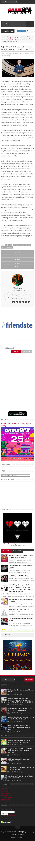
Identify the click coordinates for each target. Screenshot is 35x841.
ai (7, 37)
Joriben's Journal (5, 799)
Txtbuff (3, 802)
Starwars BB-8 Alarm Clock (18, 576)
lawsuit (29, 37)
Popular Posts (6, 550)
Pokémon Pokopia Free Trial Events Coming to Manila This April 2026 (18, 741)
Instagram (29, 544)
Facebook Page (12, 544)
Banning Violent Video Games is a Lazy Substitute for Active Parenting (19, 709)
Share (18, 256)
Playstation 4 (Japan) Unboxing (19, 609)
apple (11, 37)
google (17, 37)
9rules (22, 837)
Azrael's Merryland (6, 797)
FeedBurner (11, 815)
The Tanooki (4, 788)
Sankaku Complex (6, 795)
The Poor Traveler (6, 791)
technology (10, 39)
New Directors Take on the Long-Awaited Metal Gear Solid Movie (20, 777)
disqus (16, 351)
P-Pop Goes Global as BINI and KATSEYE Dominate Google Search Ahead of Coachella (19, 750)
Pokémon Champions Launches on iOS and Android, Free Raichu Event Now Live (20, 718)
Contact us (30, 679)
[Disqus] (17, 380)
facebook (27, 351)
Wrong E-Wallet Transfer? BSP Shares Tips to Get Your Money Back (20, 768)
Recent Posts (17, 550)
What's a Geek (5, 793)
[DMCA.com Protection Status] (6, 822)
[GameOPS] (13, 302)
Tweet (18, 252)
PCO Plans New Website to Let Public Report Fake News (18, 760)
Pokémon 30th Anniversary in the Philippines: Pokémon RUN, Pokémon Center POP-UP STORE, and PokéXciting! (20, 700)
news (3, 39)
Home (3, 37)
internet (23, 37)
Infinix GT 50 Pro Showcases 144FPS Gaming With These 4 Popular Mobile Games (18, 727)
